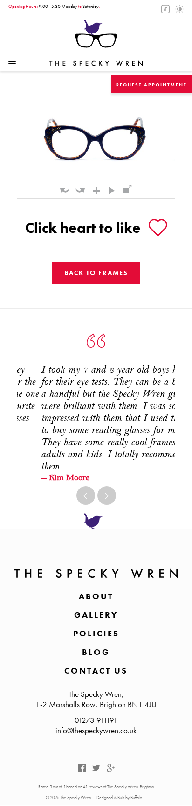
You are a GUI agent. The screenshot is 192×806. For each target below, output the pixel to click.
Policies (96, 633)
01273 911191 (96, 720)
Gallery (96, 614)
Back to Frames (96, 273)
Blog (96, 652)
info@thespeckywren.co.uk (96, 730)
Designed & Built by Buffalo (119, 797)
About (96, 596)
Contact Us (96, 670)
